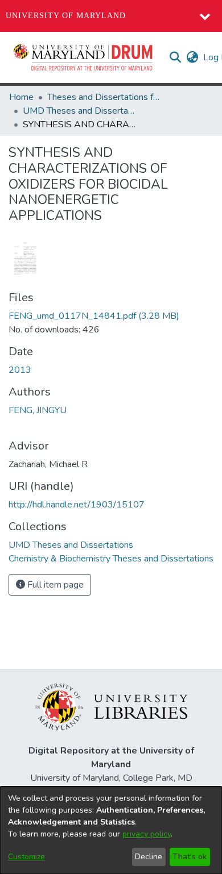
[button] (84, 57)
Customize (26, 856)
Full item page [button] (54, 584)
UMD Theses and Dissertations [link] (80, 111)
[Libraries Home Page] (111, 706)
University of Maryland (66, 15)
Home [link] (21, 97)
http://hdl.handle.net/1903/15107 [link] (77, 504)
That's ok (189, 856)
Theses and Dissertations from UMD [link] (104, 97)
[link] (94, 316)
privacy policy (146, 834)
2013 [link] (20, 370)
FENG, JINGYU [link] (38, 410)
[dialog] (111, 830)
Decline (148, 856)
